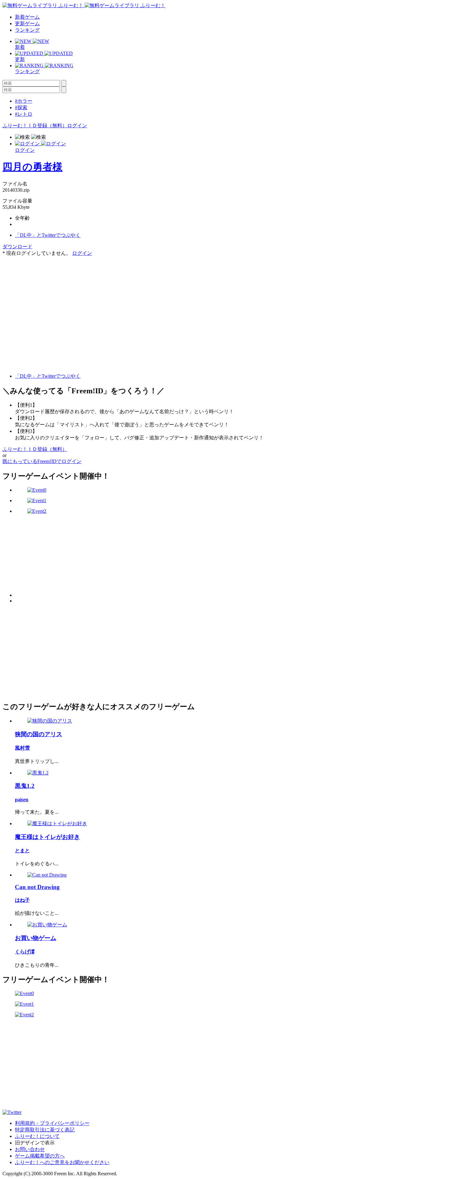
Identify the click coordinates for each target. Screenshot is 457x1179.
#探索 (21, 107)
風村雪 (22, 748)
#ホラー (23, 101)
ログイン (77, 125)
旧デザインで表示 (35, 1142)
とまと (22, 850)
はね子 (22, 900)
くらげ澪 (25, 951)
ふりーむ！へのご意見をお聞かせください (62, 1162)
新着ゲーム (27, 17)
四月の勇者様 (32, 166)
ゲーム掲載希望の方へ (40, 1155)
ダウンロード (17, 246)
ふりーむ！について (37, 1136)
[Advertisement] (49, 296)
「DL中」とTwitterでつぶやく (48, 235)
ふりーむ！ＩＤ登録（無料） (34, 125)
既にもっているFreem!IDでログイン (41, 461)
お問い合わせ (30, 1149)
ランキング (27, 30)
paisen (21, 799)
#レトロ (23, 114)
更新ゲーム (27, 23)
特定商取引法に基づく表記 (45, 1129)
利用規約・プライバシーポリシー (52, 1123)
